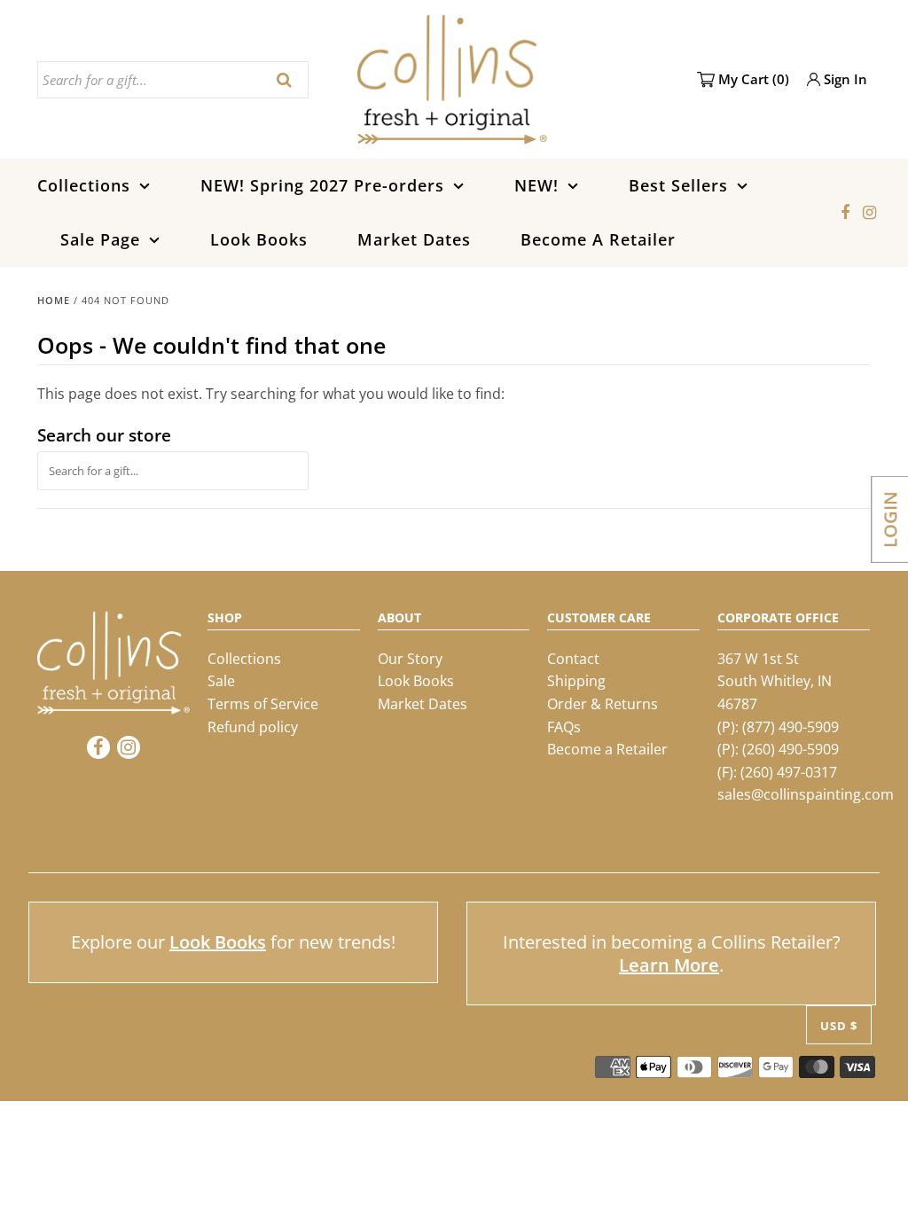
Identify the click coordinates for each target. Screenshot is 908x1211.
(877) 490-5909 (790, 727)
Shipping (576, 681)
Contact (573, 658)
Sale (221, 681)
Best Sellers (678, 185)
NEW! (536, 185)
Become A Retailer (598, 239)
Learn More (669, 965)
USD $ (838, 1026)
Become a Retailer (607, 749)
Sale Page (100, 239)
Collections (83, 185)
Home (53, 300)
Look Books (259, 239)
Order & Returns (602, 704)
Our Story (410, 658)
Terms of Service (262, 704)
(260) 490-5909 (790, 749)
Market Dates (414, 239)
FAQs (564, 727)
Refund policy (252, 727)
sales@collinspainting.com (805, 794)
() (753, 79)
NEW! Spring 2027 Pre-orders (322, 185)
